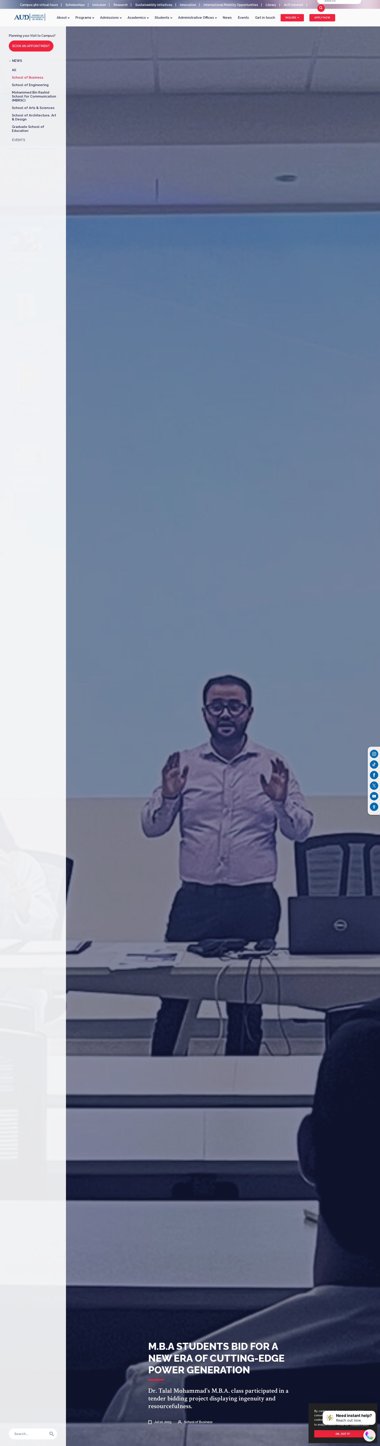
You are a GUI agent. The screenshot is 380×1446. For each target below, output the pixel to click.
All (14, 70)
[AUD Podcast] (374, 807)
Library (271, 5)
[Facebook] (374, 775)
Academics (137, 18)
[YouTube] (374, 796)
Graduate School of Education (28, 129)
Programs (83, 18)
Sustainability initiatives (153, 5)
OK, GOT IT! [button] (343, 1433)
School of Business (27, 77)
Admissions (110, 18)
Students (162, 18)
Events (243, 18)
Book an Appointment (31, 46)
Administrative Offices (196, 18)
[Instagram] (374, 754)
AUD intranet (293, 5)
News (227, 18)
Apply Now (322, 17)
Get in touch (265, 18)
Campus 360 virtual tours (39, 5)
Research (120, 5)
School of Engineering (30, 85)
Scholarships (75, 5)
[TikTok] (374, 764)
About (62, 18)
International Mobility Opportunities (231, 5)
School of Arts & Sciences (33, 108)
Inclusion (99, 5)
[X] (374, 785)
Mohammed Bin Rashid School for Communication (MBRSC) (34, 96)
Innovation (188, 5)
